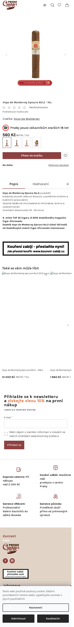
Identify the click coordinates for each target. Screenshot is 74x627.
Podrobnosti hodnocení (15, 111)
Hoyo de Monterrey (27, 119)
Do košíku (32, 155)
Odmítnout (18, 618)
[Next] (68, 325)
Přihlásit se (14, 445)
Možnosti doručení (59, 165)
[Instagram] (12, 560)
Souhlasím (53, 618)
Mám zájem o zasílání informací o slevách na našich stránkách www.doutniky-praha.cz (37, 434)
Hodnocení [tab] (41, 184)
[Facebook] (5, 560)
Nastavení (35, 607)
